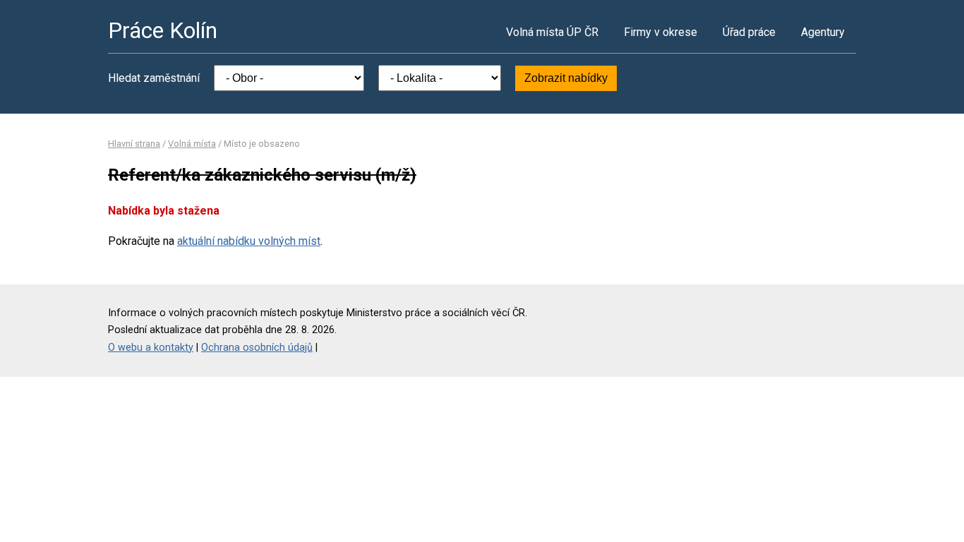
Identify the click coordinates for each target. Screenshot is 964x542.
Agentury (823, 32)
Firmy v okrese (660, 32)
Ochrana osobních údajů (257, 348)
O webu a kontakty (150, 348)
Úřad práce (749, 32)
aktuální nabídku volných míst (248, 241)
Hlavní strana (134, 143)
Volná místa (192, 143)
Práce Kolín (162, 30)
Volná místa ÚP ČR (552, 32)
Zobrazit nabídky (566, 78)
